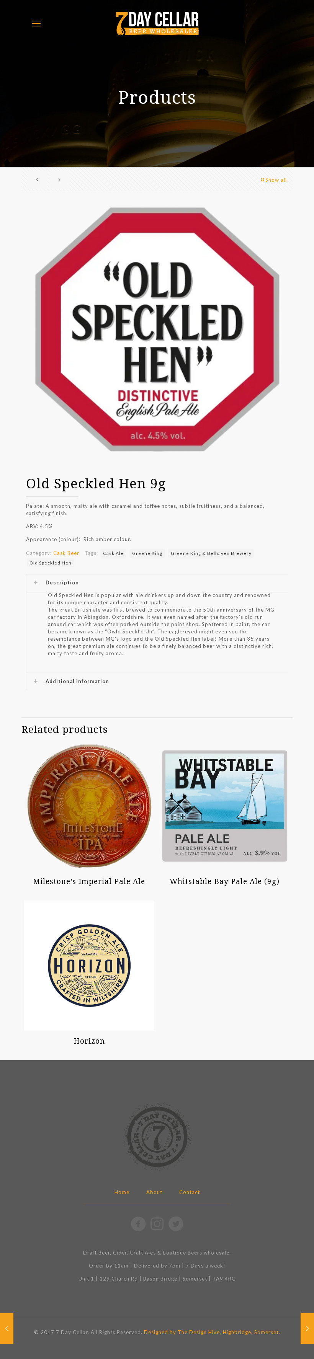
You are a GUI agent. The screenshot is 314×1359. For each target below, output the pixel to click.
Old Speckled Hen (50, 562)
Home (121, 1192)
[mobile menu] (36, 23)
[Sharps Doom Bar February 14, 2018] (6, 1328)
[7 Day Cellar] (157, 23)
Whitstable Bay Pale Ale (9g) (225, 881)
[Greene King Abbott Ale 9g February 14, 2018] (307, 1328)
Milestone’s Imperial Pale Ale (89, 881)
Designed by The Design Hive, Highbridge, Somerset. (212, 1332)
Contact (189, 1192)
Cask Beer (66, 553)
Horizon (89, 1041)
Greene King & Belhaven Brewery (211, 553)
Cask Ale (113, 553)
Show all (276, 180)
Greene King (147, 553)
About (154, 1192)
